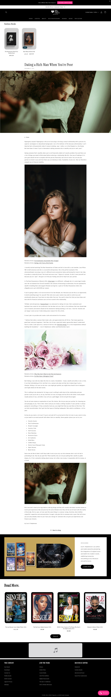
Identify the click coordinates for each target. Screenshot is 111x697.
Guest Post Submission (81, 676)
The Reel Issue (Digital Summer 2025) (42, 627)
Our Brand (7, 667)
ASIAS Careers (8, 678)
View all (55, 636)
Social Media (42, 673)
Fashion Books (78, 670)
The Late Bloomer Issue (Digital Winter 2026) (15, 627)
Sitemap (6, 684)
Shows (41, 667)
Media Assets (7, 676)
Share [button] (27, 137)
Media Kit (77, 667)
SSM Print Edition (44, 676)
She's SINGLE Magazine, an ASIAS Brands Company (57, 695)
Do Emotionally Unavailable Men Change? (46, 260)
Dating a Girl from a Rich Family (43, 263)
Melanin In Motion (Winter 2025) (95, 627)
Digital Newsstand (44, 678)
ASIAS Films (42, 670)
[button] (6, 12)
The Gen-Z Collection (45, 681)
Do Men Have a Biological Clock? (43, 376)
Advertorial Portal (79, 673)
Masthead (7, 670)
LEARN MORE (87, 566)
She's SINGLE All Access (45, 684)
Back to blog (57, 530)
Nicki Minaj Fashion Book (29, 51)
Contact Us (7, 673)
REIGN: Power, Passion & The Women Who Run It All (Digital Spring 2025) (68, 627)
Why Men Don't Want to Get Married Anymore (47, 374)
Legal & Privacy (8, 681)
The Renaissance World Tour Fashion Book (11, 52)
